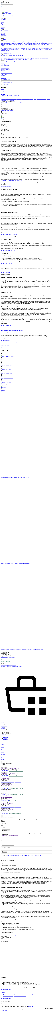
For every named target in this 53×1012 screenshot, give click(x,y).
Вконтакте (5, 737)
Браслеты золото (10, 61)
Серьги (2, 22)
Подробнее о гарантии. (6, 289)
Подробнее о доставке (6, 989)
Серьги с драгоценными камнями (40, 48)
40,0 (3, 119)
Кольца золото (9, 41)
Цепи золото (9, 53)
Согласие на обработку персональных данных (11, 666)
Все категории (26, 563)
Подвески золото (10, 58)
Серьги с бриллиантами (26, 48)
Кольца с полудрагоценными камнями (10, 43)
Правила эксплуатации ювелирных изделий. (12, 330)
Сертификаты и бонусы (6, 73)
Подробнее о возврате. (6, 325)
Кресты (16, 58)
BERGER (3, 34)
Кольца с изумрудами (40, 43)
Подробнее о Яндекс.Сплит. (7, 263)
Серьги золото (9, 48)
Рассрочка (3, 70)
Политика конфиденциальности (8, 665)
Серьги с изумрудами (19, 49)
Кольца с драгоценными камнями (43, 41)
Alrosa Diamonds (4, 30)
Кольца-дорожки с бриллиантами (12, 44)
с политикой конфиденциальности (10, 835)
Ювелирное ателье (7, 13)
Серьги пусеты (17, 48)
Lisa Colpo (3, 33)
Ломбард (3, 75)
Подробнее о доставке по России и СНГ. (10, 234)
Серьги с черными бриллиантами (33, 49)
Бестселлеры (3, 35)
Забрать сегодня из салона (7, 110)
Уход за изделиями (5, 345)
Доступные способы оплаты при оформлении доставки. (14, 220)
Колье (2, 24)
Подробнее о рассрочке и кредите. (9, 250)
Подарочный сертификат (9, 15)
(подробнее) (31, 1006)
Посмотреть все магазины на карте (9, 935)
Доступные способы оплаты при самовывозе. (11, 180)
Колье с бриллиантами (18, 55)
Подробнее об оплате (6, 186)
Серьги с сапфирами (46, 49)
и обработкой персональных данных (32, 855)
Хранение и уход (5, 71)
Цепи (2, 23)
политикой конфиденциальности (16, 855)
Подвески (3, 25)
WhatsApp (5, 739)
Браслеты (3, 27)
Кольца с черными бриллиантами (27, 43)
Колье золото (9, 55)
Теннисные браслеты (19, 61)
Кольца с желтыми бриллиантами (28, 44)
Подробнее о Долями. (6, 272)
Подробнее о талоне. (5, 340)
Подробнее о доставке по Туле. (8, 207)
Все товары (3, 19)
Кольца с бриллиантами (29, 41)
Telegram (5, 738)
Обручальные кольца (18, 41)
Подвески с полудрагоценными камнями (22, 59)
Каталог (6, 12)
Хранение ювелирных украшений (9, 342)
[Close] (1, 116)
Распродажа (3, 78)
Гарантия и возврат (5, 69)
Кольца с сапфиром (41, 44)
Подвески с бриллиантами (36, 58)
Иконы (2, 28)
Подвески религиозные (24, 58)
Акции (2, 76)
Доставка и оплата (5, 68)
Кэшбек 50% (3, 74)
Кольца (2, 20)
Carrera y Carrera (4, 32)
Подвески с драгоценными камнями (36, 99)
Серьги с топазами (5, 50)
